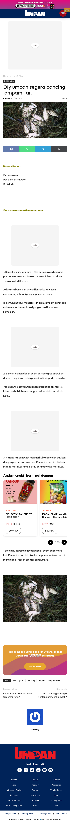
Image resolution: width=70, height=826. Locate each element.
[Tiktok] (38, 770)
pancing (31, 680)
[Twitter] (32, 770)
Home (6, 76)
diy (14, 680)
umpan (42, 680)
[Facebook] (19, 770)
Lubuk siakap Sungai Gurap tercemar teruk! (17, 695)
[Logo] (35, 753)
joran (21, 680)
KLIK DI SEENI (35, 666)
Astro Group (57, 819)
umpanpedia (54, 680)
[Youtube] (44, 770)
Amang (6, 98)
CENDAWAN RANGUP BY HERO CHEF (19, 515)
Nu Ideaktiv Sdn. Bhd (33, 819)
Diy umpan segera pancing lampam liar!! (34, 90)
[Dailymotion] (50, 770)
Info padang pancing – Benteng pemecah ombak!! (52, 695)
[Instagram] (26, 770)
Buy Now (13, 530)
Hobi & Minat (18, 76)
